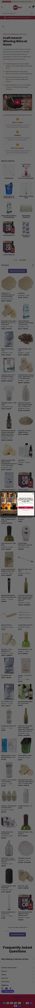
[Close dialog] (33, 494)
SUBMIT (26, 507)
